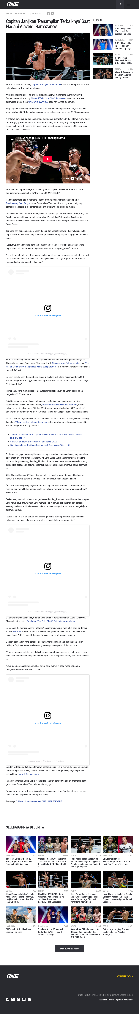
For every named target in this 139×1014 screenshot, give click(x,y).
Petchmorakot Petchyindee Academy (59, 404)
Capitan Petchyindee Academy (46, 84)
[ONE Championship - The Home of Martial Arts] (12, 4)
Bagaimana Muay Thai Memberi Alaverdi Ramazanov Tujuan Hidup (41, 445)
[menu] (128, 4)
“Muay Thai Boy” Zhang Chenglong (31, 422)
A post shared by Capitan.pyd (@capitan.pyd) (47, 353)
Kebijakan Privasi (106, 999)
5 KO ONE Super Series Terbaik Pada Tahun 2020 (33, 441)
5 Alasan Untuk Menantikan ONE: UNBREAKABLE (39, 801)
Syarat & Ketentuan (124, 999)
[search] (120, 4)
